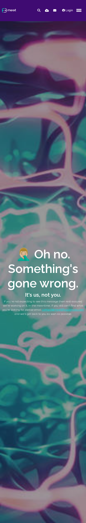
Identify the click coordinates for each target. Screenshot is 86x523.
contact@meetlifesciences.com (63, 309)
